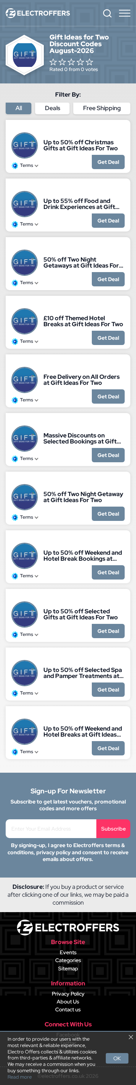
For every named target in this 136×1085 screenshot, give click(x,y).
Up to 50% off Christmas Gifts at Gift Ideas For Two (80, 145)
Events (68, 952)
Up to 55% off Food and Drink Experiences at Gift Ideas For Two (79, 204)
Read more (20, 1077)
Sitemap (68, 968)
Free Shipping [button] (102, 108)
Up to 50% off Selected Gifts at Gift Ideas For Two (80, 614)
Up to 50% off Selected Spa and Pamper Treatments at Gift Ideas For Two (82, 673)
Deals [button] (52, 108)
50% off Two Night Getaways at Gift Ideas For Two (81, 263)
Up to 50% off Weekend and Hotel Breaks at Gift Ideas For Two (82, 732)
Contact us (68, 1009)
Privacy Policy (68, 993)
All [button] (18, 108)
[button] (107, 13)
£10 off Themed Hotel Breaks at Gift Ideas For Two (83, 321)
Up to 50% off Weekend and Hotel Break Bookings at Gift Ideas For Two (82, 556)
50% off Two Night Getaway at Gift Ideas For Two (83, 497)
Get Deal (108, 162)
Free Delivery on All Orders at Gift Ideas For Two (81, 380)
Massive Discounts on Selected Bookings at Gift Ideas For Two (80, 439)
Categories (68, 960)
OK (117, 1058)
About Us (68, 1001)
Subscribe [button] (113, 828)
